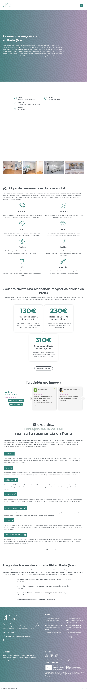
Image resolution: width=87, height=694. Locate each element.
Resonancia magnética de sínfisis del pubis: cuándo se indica (74, 627)
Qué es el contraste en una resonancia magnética (36, 600)
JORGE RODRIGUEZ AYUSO (72, 389)
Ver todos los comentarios (16, 400)
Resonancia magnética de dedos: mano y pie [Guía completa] (73, 635)
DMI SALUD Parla (11, 395)
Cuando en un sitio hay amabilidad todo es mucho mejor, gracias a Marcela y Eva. (68, 398)
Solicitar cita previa (54, 99)
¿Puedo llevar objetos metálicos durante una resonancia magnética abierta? (43, 587)
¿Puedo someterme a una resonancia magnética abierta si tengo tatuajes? (42, 594)
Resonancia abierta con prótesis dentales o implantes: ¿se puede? (54, 627)
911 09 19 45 (21, 109)
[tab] (43, 580)
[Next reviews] (83, 398)
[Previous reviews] (31, 398)
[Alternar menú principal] (81, 5)
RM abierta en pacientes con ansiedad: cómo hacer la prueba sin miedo (53, 635)
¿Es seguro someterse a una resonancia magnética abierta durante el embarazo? (44, 580)
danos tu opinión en (15, 404)
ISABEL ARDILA (43, 389)
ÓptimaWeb (83, 689)
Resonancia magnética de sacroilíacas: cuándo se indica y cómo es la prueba (75, 620)
